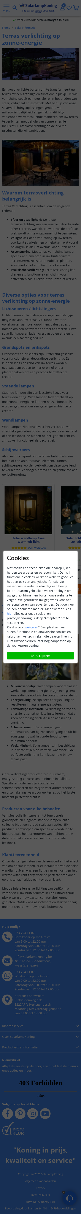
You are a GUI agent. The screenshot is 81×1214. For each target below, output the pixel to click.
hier (10, 613)
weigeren (31, 627)
